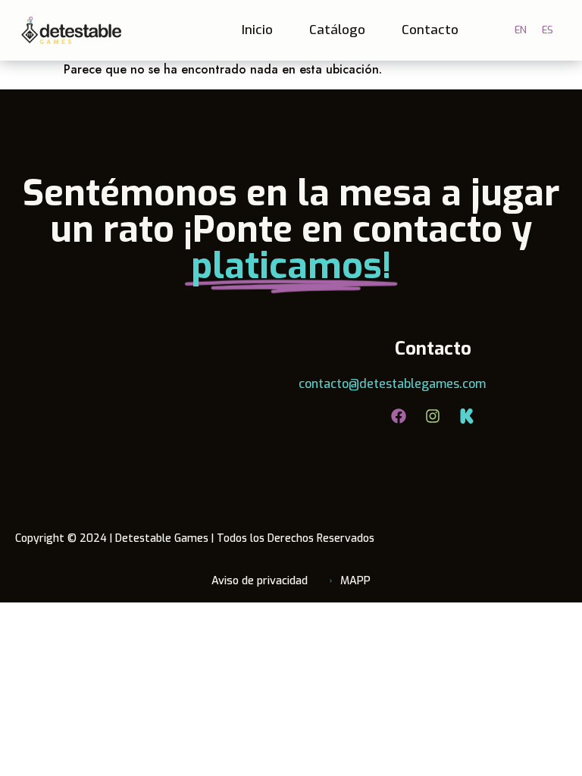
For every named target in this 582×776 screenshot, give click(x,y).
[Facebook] (398, 416)
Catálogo (337, 30)
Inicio (257, 30)
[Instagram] (432, 416)
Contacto (430, 30)
